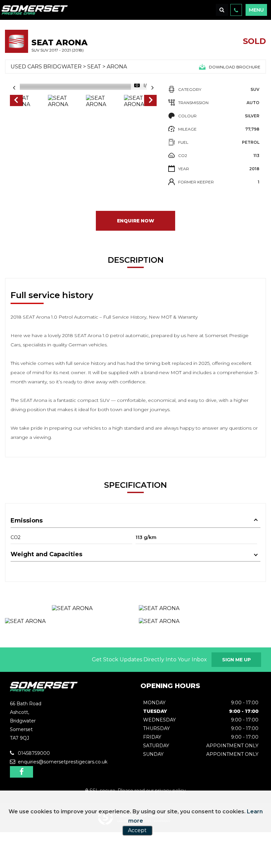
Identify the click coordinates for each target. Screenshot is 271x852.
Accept (137, 830)
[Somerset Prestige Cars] (44, 689)
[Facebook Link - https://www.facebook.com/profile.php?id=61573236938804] (21, 772)
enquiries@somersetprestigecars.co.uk (62, 762)
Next (151, 101)
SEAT (94, 66)
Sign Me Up (236, 660)
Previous (16, 101)
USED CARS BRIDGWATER (46, 66)
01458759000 (33, 753)
